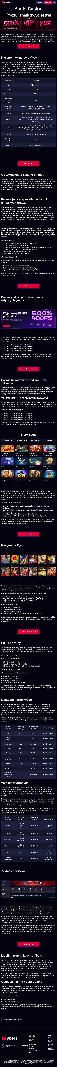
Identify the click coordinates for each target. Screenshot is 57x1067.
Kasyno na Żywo (20, 440)
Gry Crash (34, 440)
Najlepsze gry (6, 440)
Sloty (48, 440)
